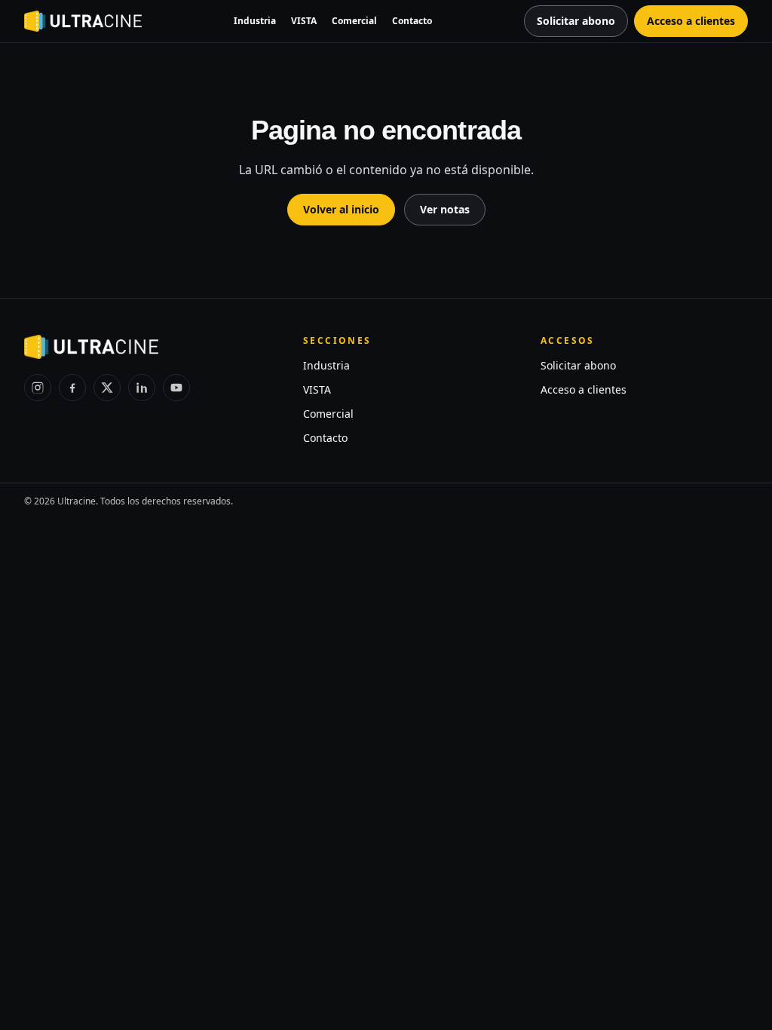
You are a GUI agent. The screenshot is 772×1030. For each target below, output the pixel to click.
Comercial (354, 20)
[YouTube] (176, 387)
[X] (107, 387)
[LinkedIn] (141, 387)
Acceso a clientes (583, 389)
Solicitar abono (578, 365)
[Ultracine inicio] (83, 21)
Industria (255, 20)
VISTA (304, 20)
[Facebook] (72, 387)
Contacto (412, 20)
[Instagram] (37, 387)
